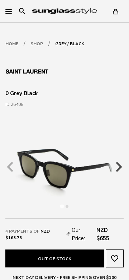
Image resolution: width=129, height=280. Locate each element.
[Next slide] (118, 167)
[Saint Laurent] (26, 70)
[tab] (62, 206)
